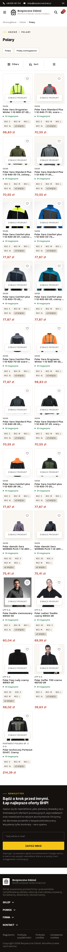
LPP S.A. (7, 610)
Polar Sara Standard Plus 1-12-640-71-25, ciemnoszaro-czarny (49, 173)
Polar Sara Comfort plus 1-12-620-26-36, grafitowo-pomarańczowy (17, 485)
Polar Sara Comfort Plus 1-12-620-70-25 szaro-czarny (16, 360)
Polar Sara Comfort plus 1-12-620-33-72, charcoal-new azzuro (48, 235)
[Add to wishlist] (27, 79)
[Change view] (54, 64)
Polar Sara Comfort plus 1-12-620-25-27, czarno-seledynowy (16, 235)
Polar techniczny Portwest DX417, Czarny (17, 751)
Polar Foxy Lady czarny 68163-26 (16, 681)
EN (63, 3)
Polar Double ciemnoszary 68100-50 (17, 614)
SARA (5, 106)
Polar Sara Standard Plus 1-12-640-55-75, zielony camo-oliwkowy (17, 173)
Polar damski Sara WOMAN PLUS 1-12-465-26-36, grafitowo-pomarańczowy (48, 547)
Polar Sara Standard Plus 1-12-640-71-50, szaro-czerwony (49, 110)
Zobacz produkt (17, 98)
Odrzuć (10, 940)
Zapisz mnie (33, 845)
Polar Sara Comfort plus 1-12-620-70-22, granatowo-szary (16, 298)
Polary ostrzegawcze (27, 50)
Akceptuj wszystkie (17, 945)
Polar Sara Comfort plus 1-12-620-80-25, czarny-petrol (48, 298)
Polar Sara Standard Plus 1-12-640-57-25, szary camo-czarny (49, 423)
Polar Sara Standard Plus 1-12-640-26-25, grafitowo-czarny (17, 423)
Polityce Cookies (17, 924)
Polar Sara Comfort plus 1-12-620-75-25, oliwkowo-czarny (48, 485)
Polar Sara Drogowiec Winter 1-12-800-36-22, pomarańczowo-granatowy (48, 360)
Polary (8, 50)
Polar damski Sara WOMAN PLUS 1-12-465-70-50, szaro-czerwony (16, 547)
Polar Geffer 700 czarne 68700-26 (48, 681)
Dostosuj (33, 933)
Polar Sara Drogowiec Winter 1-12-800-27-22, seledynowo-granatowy (16, 110)
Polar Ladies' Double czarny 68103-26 (46, 614)
